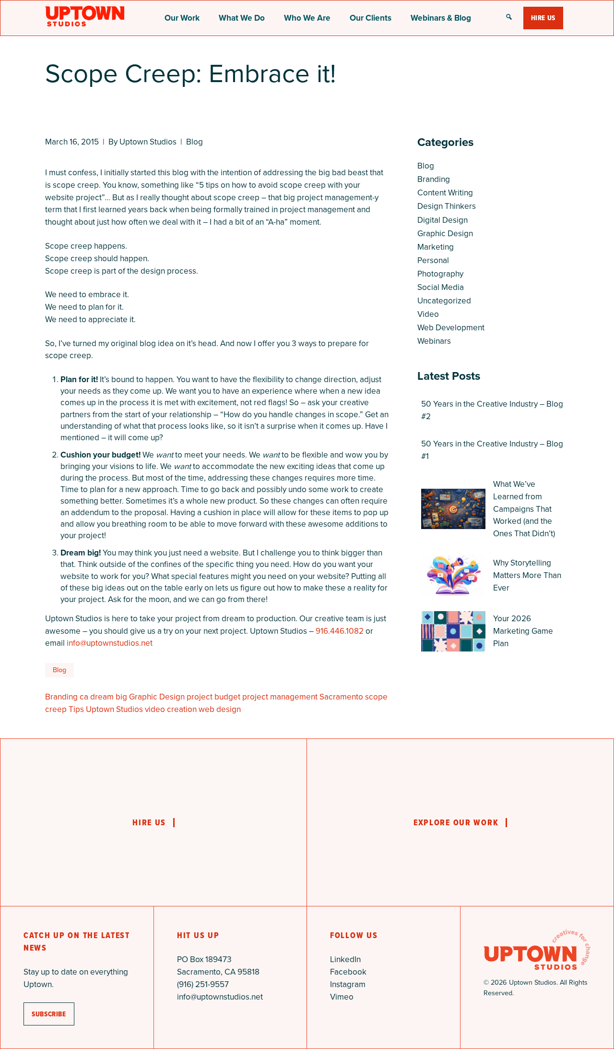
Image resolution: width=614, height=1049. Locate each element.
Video (428, 314)
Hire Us (543, 17)
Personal (433, 260)
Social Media (440, 287)
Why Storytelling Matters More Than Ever (527, 575)
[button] (509, 18)
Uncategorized (444, 300)
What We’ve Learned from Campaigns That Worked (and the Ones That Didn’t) (524, 509)
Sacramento (341, 696)
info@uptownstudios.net (110, 643)
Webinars (434, 341)
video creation (171, 709)
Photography (440, 273)
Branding (61, 696)
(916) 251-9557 (203, 984)
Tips (76, 709)
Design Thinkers (446, 206)
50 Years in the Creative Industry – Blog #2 (492, 410)
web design (220, 709)
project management (280, 696)
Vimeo (342, 996)
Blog (194, 141)
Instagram (348, 984)
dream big (108, 696)
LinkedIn (345, 959)
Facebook (348, 971)
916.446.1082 (340, 631)
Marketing (435, 247)
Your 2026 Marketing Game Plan (523, 631)
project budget (213, 696)
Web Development (450, 327)
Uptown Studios (114, 709)
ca (84, 696)
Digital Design (442, 220)
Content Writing (445, 192)
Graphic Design (157, 696)
